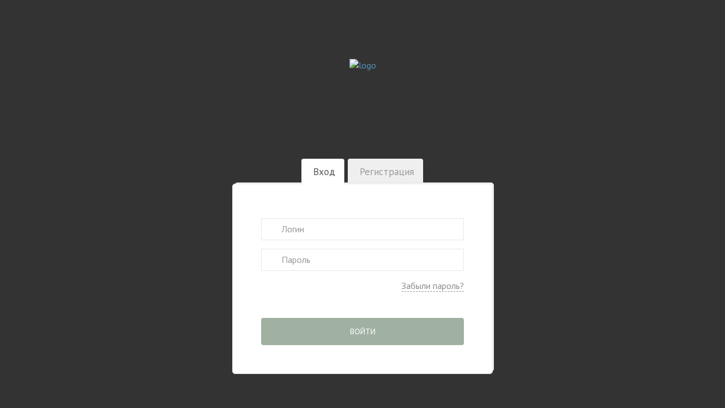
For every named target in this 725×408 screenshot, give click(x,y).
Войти (363, 331)
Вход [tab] (324, 171)
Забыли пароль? (433, 285)
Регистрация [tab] (387, 171)
